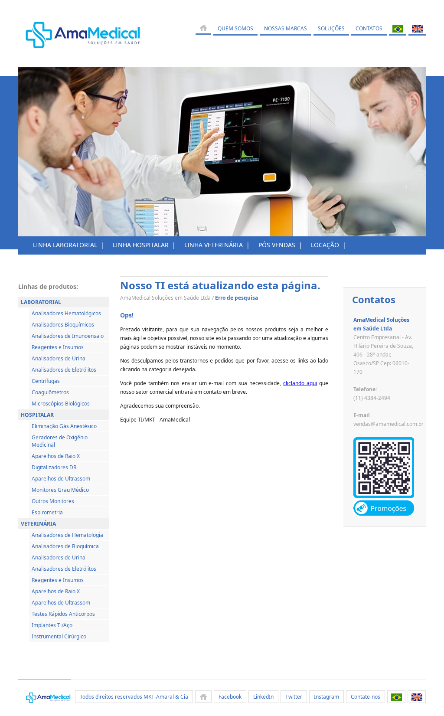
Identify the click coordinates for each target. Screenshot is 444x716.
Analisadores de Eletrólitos (64, 369)
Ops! (127, 315)
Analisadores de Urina (58, 358)
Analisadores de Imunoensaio (68, 336)
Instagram (326, 696)
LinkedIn (263, 696)
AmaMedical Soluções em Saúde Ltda (165, 297)
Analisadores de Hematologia (67, 535)
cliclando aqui (300, 383)
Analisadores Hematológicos (66, 313)
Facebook (230, 696)
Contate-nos (365, 696)
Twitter (293, 696)
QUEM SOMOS (235, 28)
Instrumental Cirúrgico (59, 636)
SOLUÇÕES (331, 28)
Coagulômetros (50, 392)
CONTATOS (369, 28)
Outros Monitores (53, 501)
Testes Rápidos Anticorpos (63, 614)
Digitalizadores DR (54, 467)
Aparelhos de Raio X (56, 456)
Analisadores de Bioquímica (65, 546)
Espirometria (47, 512)
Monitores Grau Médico (60, 490)
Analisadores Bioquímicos (63, 324)
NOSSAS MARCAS (285, 28)
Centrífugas (46, 381)
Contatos (373, 299)
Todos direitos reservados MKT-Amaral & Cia (134, 696)
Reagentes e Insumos (58, 347)
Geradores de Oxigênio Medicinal (60, 441)
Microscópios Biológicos (61, 403)
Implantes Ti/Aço (52, 625)
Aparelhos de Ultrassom (61, 478)
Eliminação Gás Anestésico (64, 426)
